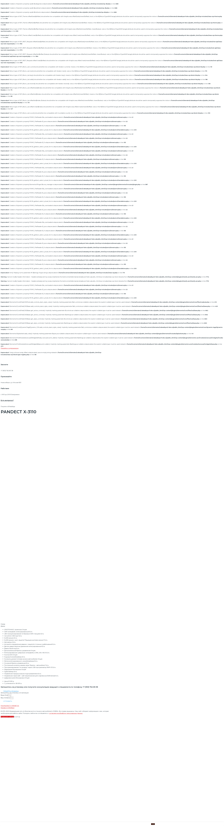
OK (153, 824)
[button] (11, 691)
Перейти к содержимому (10, 348)
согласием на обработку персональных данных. (66, 713)
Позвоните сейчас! (7, 717)
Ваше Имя (4, 695)
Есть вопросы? (7, 400)
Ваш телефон (5, 698)
